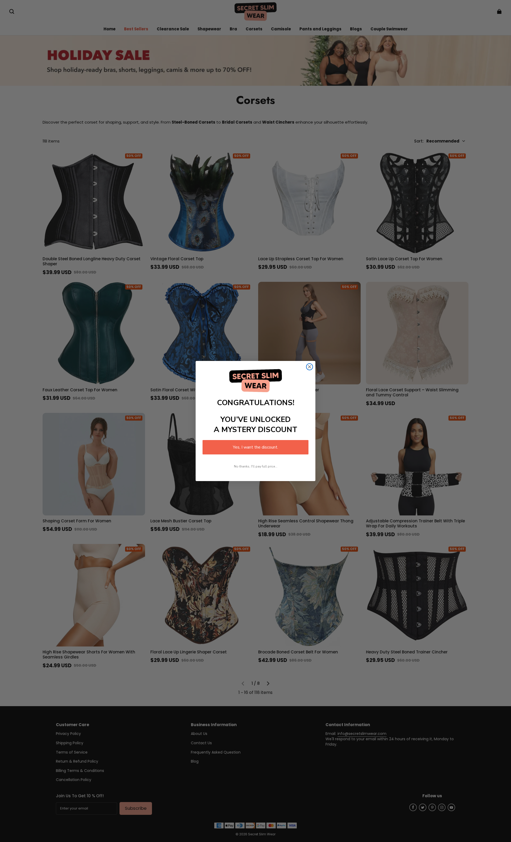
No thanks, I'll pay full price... (255, 466)
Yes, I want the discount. (255, 447)
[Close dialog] (309, 367)
